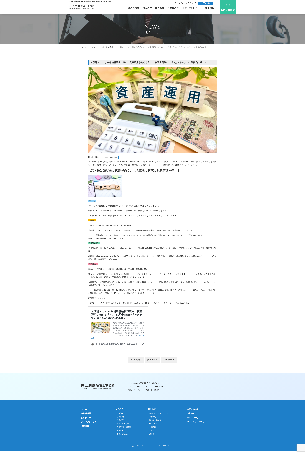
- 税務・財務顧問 (122, 424)
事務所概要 (134, 8)
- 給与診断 (120, 430)
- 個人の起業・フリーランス (159, 413)
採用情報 (209, 8)
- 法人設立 (120, 413)
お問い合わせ (228, 10)
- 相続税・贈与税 (154, 420)
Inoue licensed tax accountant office (149, 446)
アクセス (206, 3)
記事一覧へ (152, 360)
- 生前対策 (152, 430)
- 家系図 (151, 434)
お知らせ (191, 413)
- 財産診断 (152, 427)
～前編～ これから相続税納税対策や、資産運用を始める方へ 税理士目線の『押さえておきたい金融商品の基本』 (139, 303)
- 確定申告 (152, 417)
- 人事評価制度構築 (123, 427)
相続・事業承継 (107, 47)
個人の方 (159, 8)
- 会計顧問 (120, 417)
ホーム (83, 47)
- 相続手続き (153, 424)
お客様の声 (173, 8)
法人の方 (147, 8)
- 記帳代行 (120, 420)
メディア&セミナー (192, 8)
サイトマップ (193, 418)
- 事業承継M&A (122, 434)
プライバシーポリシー (197, 422)
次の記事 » (169, 360)
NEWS (93, 47)
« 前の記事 (136, 360)
